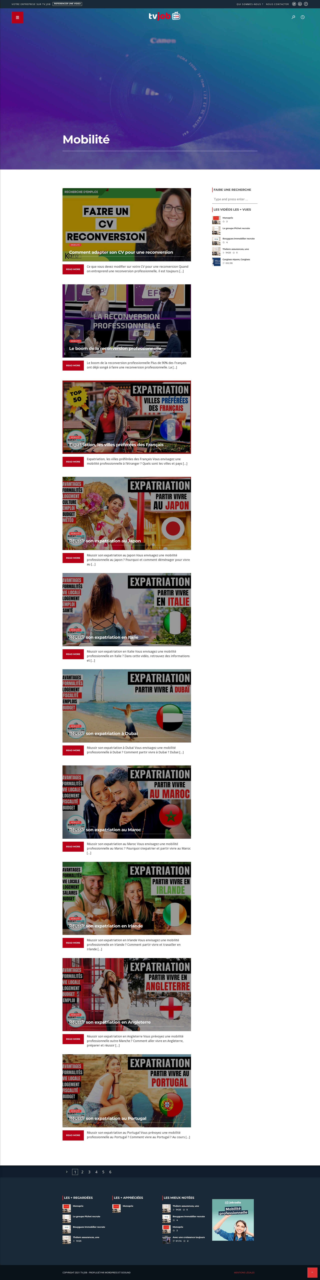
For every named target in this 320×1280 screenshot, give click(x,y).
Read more (73, 269)
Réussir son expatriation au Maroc (105, 829)
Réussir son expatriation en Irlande (106, 926)
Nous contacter (277, 4)
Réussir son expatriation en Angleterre (110, 1022)
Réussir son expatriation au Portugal (107, 1118)
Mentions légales (244, 1272)
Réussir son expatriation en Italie (103, 637)
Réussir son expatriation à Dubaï (103, 733)
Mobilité (75, 245)
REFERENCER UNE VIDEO (67, 3)
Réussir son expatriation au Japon (105, 541)
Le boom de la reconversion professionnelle (115, 348)
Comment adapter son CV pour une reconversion (121, 252)
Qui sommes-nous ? (250, 4)
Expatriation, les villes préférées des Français (116, 444)
